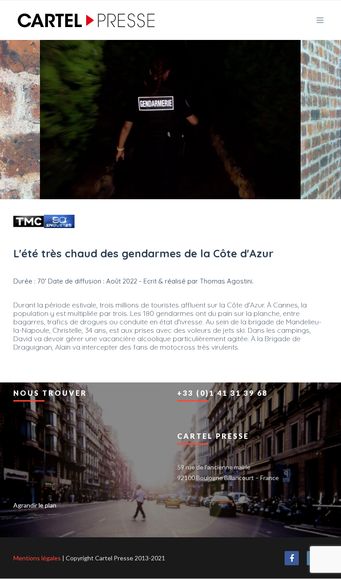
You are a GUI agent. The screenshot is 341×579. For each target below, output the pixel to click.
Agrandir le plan (34, 505)
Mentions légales (37, 558)
